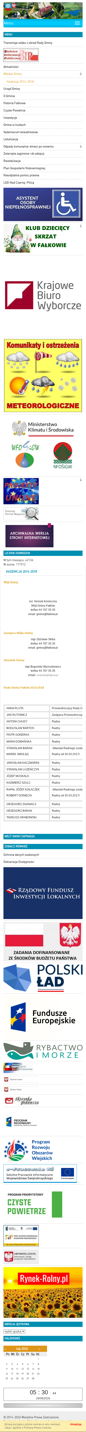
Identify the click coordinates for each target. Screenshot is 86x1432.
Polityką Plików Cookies (37, 1427)
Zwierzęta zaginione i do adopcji (23, 153)
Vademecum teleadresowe (20, 132)
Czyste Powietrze (14, 110)
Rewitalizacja (12, 161)
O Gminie (9, 96)
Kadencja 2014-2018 (20, 81)
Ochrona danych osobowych (21, 854)
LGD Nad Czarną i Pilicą (18, 182)
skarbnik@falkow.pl (47, 675)
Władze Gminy (12, 74)
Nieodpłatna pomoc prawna (21, 175)
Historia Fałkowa (14, 103)
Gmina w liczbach (14, 125)
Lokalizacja (10, 139)
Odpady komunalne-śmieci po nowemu (28, 146)
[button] (81, 74)
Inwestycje (10, 117)
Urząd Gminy (11, 88)
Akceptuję (75, 1424)
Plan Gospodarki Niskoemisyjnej (24, 168)
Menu (9, 23)
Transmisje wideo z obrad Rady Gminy (27, 43)
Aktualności (11, 67)
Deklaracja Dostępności (18, 862)
